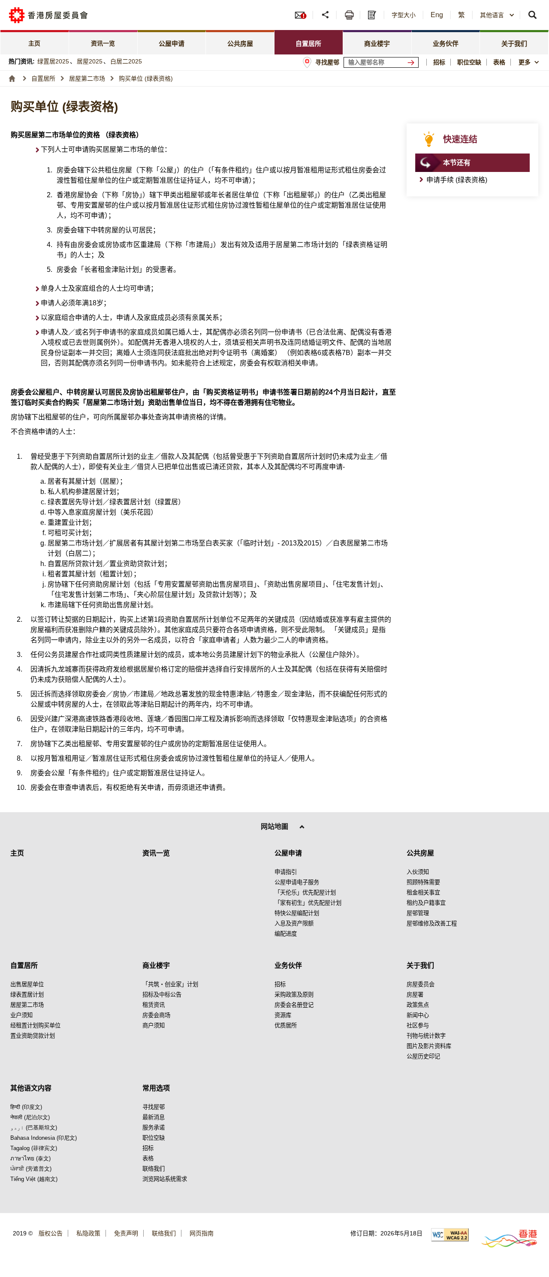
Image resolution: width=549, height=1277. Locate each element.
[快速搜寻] (533, 15)
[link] (34, 42)
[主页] (12, 78)
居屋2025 (90, 61)
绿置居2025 (53, 61)
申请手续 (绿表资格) (456, 180)
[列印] (349, 15)
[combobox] (530, 62)
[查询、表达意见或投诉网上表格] (373, 15)
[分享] (326, 15)
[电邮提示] (303, 15)
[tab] (172, 42)
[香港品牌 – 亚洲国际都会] (504, 1238)
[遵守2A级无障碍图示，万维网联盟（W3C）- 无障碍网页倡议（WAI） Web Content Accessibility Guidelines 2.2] (450, 1234)
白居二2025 (126, 61)
